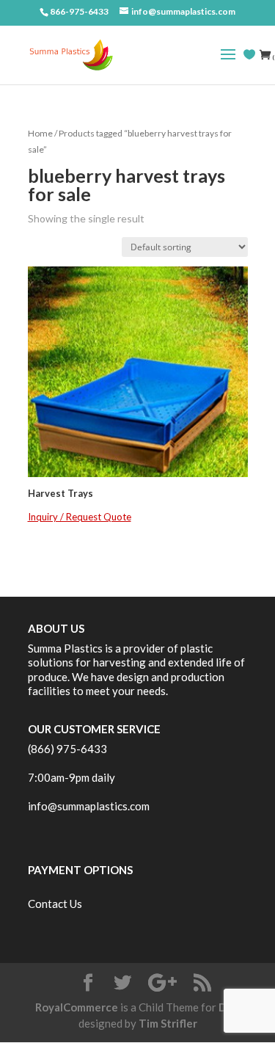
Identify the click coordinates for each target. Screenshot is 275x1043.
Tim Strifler (168, 1023)
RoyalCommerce (76, 1007)
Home (40, 133)
